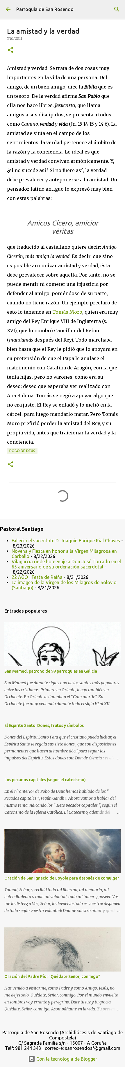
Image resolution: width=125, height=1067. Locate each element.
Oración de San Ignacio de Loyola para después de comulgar (61, 878)
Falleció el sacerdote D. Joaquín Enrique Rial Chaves (66, 540)
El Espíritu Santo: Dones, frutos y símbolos (44, 725)
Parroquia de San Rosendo (45, 9)
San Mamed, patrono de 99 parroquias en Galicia (50, 671)
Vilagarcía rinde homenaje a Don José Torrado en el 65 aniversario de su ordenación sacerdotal (66, 564)
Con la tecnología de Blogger (66, 1058)
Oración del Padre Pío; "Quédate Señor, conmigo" (52, 976)
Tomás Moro (67, 312)
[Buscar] (116, 9)
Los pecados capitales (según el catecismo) (45, 779)
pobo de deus (22, 451)
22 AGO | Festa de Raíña (37, 577)
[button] (10, 50)
